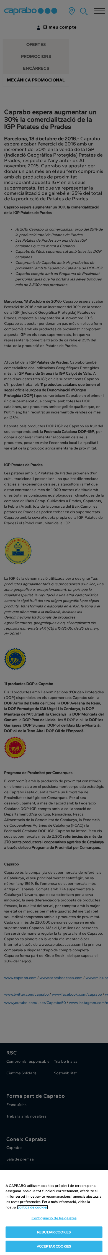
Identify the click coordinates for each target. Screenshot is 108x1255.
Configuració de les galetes (54, 1218)
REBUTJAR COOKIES (54, 1232)
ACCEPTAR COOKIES (54, 1246)
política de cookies (32, 1207)
